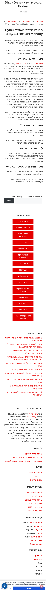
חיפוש (9, 201)
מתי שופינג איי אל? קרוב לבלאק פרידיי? (27, 370)
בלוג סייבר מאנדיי (12, 22)
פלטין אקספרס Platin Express (23, 317)
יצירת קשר (38, 476)
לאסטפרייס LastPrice (23, 228)
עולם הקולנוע (23, 276)
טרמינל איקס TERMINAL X (23, 256)
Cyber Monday (20, 63)
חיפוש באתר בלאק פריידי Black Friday (27, 196)
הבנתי (29, 588)
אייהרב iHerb (23, 310)
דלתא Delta (23, 297)
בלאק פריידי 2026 (35, 507)
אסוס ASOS (23, 264)
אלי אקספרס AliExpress (23, 235)
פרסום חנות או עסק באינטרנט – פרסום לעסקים (23, 461)
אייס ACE (23, 282)
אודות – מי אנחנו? (35, 473)
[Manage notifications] (41, 587)
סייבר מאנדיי (38, 63)
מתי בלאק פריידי (35, 496)
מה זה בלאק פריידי (34, 493)
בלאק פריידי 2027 (35, 511)
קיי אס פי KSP (23, 221)
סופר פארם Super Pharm (23, 290)
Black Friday (31, 417)
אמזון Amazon (23, 249)
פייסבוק (38, 556)
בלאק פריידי (38, 22)
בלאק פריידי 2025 (35, 504)
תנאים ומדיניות (36, 480)
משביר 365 (23, 270)
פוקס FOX (23, 304)
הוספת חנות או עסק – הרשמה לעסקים (27, 457)
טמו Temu (23, 243)
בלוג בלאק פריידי (26, 22)
